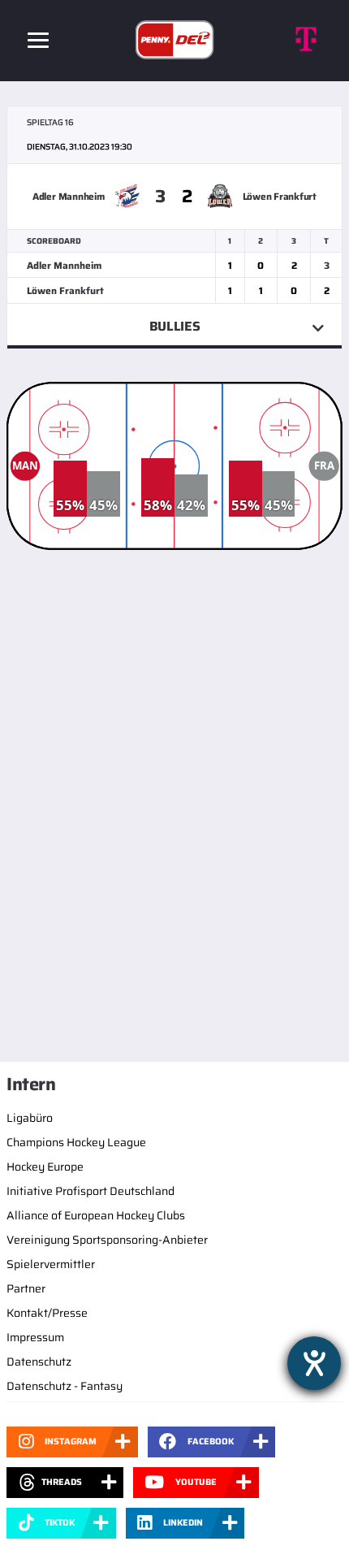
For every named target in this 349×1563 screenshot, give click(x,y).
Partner (25, 1288)
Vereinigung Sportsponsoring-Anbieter (107, 1240)
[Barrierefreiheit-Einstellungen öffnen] (314, 1363)
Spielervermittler (50, 1264)
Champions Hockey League (76, 1142)
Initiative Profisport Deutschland (90, 1191)
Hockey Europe (45, 1166)
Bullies (174, 326)
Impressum (35, 1337)
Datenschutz (38, 1361)
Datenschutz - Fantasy (64, 1386)
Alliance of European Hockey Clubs (95, 1215)
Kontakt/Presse (47, 1313)
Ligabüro (29, 1118)
